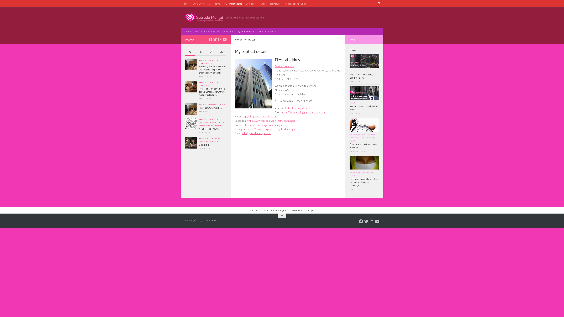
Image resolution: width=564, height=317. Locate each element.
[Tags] (221, 52)
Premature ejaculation (360, 138)
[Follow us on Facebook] (210, 39)
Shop (263, 3)
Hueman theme (218, 220)
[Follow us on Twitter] (215, 39)
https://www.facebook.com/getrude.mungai (271, 120)
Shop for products (267, 31)
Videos (352, 71)
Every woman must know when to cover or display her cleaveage (364, 182)
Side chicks (204, 144)
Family (201, 104)
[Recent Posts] (190, 52)
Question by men (206, 122)
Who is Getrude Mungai (295, 3)
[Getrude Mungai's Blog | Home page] (204, 17)
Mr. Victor (374, 135)
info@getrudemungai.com (256, 133)
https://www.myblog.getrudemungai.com (303, 112)
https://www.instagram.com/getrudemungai (271, 129)
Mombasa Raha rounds (209, 128)
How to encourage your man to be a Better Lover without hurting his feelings (212, 91)
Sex (207, 125)
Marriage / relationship (209, 60)
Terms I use (275, 3)
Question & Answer (213, 138)
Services (250, 3)
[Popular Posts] (200, 52)
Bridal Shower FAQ (201, 3)
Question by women (207, 141)
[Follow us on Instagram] (219, 39)
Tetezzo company (284, 66)
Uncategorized (205, 63)
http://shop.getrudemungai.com (259, 116)
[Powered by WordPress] (195, 220)
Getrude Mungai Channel (299, 108)
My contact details (233, 3)
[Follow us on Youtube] (224, 39)
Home (186, 3)
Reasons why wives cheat (211, 107)
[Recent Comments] (211, 52)
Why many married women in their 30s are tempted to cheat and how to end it (212, 69)
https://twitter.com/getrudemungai (263, 125)
